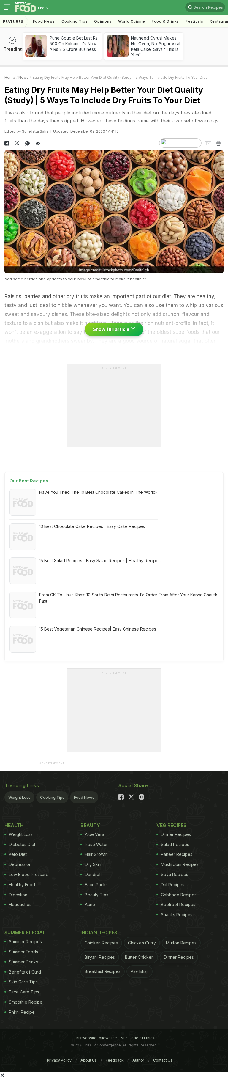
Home (9, 77)
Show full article (112, 329)
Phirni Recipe (22, 1012)
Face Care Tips (24, 991)
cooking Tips (74, 21)
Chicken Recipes (101, 942)
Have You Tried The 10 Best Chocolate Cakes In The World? (98, 492)
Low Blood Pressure (28, 874)
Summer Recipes (25, 941)
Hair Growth (96, 854)
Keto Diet (18, 854)
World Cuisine (131, 21)
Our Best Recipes (29, 481)
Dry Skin (93, 864)
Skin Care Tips (23, 981)
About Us (88, 1060)
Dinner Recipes (176, 834)
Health (13, 825)
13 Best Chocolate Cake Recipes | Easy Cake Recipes (92, 526)
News (23, 77)
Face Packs (96, 884)
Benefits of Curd (25, 971)
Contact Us (162, 1060)
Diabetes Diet (22, 844)
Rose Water (96, 844)
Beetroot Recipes (178, 904)
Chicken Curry (142, 942)
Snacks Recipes (176, 914)
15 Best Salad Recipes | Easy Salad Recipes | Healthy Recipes (100, 560)
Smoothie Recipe (25, 1001)
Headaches (20, 904)
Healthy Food (22, 884)
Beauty (90, 825)
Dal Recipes (172, 884)
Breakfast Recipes (103, 971)
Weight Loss (19, 797)
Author (138, 1060)
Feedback (115, 1060)
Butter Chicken (139, 957)
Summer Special (24, 933)
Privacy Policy (59, 1060)
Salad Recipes (175, 844)
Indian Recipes (98, 933)
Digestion (18, 894)
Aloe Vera (94, 834)
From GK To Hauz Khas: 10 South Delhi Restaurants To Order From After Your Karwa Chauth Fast (128, 597)
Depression (20, 864)
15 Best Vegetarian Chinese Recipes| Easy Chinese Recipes (97, 628)
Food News (44, 21)
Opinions (103, 21)
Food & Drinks (165, 21)
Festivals (194, 21)
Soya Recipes (174, 874)
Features (13, 21)
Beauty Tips (96, 894)
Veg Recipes (171, 825)
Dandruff (93, 874)
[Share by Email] (208, 143)
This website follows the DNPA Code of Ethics (114, 1038)
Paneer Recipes (176, 854)
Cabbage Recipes (179, 894)
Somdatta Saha (35, 131)
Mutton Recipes (181, 942)
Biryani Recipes (100, 957)
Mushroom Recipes (180, 864)
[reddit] (38, 143)
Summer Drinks (23, 961)
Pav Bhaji (139, 971)
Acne (90, 904)
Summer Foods (23, 951)
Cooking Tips (52, 797)
